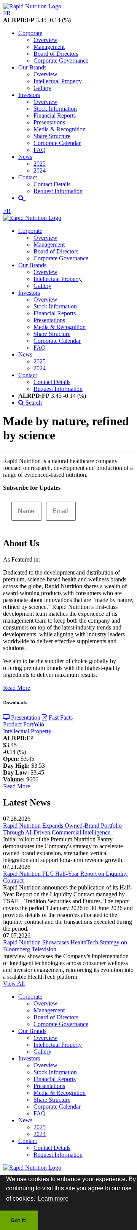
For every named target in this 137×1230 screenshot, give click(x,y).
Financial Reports (54, 115)
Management (49, 47)
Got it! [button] (19, 1220)
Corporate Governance (60, 60)
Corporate (30, 33)
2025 (39, 163)
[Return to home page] (32, 6)
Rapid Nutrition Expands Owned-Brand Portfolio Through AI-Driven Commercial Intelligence (62, 829)
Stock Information (55, 108)
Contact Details (51, 184)
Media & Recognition (59, 129)
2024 (39, 170)
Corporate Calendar (57, 143)
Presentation (25, 717)
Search (33, 402)
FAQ (39, 150)
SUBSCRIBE (103, 510)
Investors (29, 95)
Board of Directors (55, 53)
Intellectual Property (57, 81)
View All (14, 983)
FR (7, 13)
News (25, 156)
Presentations (49, 122)
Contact (27, 177)
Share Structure (51, 136)
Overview (45, 40)
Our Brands (32, 67)
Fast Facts (60, 717)
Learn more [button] (53, 1198)
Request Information (58, 191)
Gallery (42, 88)
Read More (16, 687)
